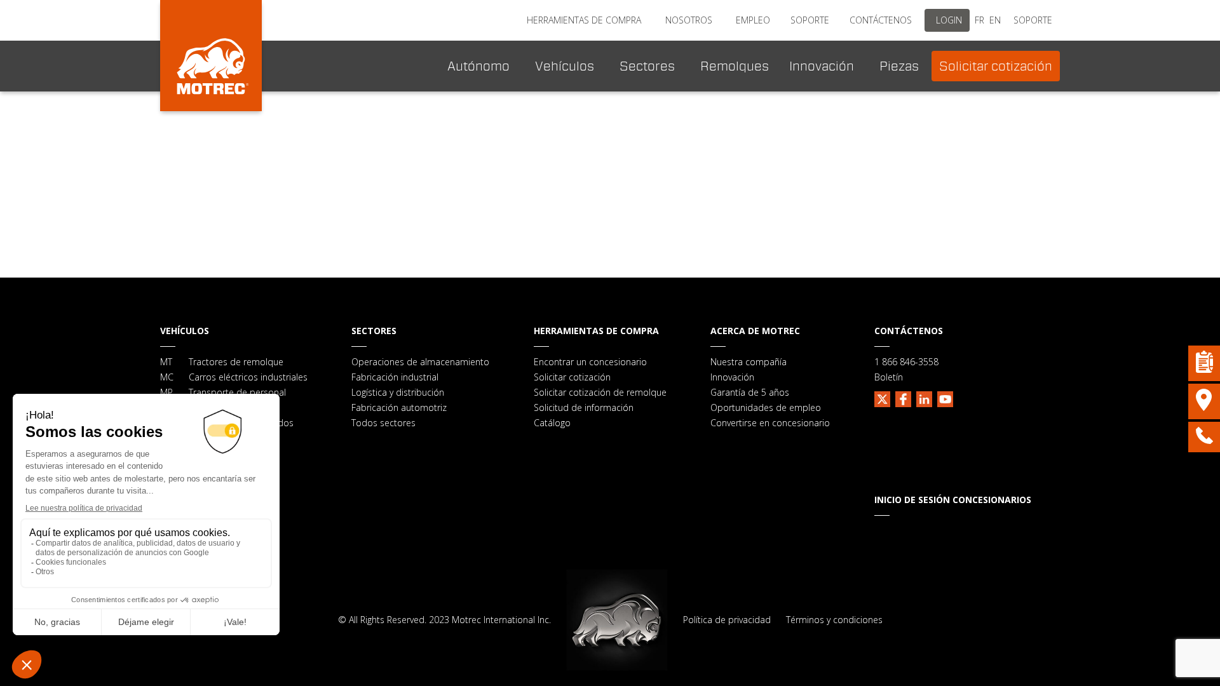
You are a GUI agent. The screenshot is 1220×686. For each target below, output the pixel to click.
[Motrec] (211, 55)
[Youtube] (945, 397)
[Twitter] (882, 397)
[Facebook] (903, 397)
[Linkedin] (924, 397)
